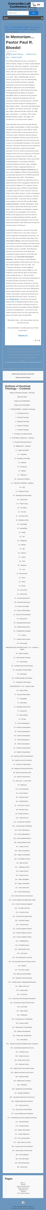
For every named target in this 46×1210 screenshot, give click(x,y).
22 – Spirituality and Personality (22, 495)
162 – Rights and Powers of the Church (22, 1072)
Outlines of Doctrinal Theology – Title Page (22, 393)
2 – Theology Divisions (22, 413)
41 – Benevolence (22, 573)
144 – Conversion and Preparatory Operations (22, 998)
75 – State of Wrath (22, 715)
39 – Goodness (22, 565)
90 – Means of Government (22, 776)
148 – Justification (22, 1015)
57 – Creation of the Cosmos (22, 639)
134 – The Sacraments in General (22, 957)
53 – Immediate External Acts (22, 623)
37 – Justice (22, 557)
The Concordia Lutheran (23, 1193)
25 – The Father (22, 508)
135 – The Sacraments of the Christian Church (22, 961)
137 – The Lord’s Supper (22, 970)
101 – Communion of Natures (22, 822)
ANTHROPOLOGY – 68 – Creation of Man (22, 686)
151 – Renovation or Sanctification (22, 1027)
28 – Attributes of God (22, 520)
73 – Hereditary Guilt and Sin (22, 707)
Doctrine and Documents (23, 1186)
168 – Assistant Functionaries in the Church (22, 1097)
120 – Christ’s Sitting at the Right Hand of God (22, 900)
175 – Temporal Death (22, 1126)
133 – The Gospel (22, 953)
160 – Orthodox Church (22, 1064)
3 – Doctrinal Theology (22, 417)
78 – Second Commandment (22, 727)
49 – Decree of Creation (22, 606)
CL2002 (24, 29)
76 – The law (22, 719)
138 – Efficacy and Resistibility (22, 974)
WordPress (32, 1208)
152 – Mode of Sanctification (22, 1031)
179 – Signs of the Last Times (22, 1142)
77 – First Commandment (22, 723)
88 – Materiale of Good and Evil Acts (22, 768)
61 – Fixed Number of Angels (22, 657)
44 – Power (22, 586)
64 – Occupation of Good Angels (22, 670)
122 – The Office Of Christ (22, 908)
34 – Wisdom (22, 545)
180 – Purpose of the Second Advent (22, 1146)
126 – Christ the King (22, 924)
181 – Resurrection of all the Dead (22, 1150)
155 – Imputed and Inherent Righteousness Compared (22, 1044)
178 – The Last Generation (22, 1138)
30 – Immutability (22, 528)
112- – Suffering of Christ (22, 867)
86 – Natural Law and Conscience (22, 760)
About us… (23, 1182)
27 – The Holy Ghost (22, 516)
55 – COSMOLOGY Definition (22, 631)
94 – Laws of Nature (22, 793)
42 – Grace (22, 577)
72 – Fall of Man (22, 703)
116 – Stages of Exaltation (22, 883)
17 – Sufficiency (22, 475)
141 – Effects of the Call (22, 986)
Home (6, 27)
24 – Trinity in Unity (22, 503)
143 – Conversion (22, 994)
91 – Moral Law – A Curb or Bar (22, 781)
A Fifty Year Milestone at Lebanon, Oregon (20, 349)
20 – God (22, 487)
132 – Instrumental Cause (22, 949)
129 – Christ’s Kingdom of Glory (22, 937)
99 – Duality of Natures (22, 813)
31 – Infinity (22, 532)
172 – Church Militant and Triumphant (22, 1113)
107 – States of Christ (22, 846)
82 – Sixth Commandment (22, 744)
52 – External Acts (22, 618)
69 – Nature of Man (22, 690)
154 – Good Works (22, 1039)
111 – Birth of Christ (22, 863)
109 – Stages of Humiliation (22, 855)
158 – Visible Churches (22, 1056)
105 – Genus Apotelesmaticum (22, 838)
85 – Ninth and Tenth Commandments (22, 756)
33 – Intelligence (22, 540)
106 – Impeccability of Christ (22, 842)
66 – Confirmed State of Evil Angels (22, 678)
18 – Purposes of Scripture (22, 479)
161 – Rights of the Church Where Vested (22, 1068)
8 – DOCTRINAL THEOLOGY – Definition (22, 438)
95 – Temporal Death (22, 797)
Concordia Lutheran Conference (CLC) (23, 5)
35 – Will (22, 549)
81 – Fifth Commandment (22, 740)
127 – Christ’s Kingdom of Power (22, 928)
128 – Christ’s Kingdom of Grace (22, 933)
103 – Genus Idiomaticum (22, 830)
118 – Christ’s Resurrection (22, 892)
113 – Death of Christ (22, 871)
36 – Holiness (22, 553)
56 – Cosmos (22, 635)
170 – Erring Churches (22, 1105)
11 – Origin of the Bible (22, 450)
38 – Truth (22, 561)
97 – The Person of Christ (22, 805)
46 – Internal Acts (22, 594)
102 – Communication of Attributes (22, 826)
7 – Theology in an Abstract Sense (22, 434)
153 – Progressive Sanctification (22, 1035)
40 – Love (22, 569)
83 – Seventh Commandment (22, 748)
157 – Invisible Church (22, 1052)
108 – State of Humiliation (22, 850)
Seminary (23, 1191)
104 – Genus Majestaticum (22, 834)
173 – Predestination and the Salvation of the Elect (22, 1117)
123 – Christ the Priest (22, 912)
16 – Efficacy (22, 471)
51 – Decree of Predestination (22, 614)
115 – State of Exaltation (22, 879)
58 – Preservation (22, 643)
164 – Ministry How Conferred (22, 1080)
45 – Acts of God (22, 590)
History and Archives (23, 1188)
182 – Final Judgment (22, 1154)
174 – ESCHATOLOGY (22, 1122)
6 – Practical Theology (22, 430)
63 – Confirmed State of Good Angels (22, 666)
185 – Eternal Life (22, 1167)
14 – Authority (22, 462)
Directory (23, 1184)
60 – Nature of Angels (22, 653)
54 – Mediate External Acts (22, 627)
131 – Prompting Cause (22, 945)
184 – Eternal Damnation (22, 1163)
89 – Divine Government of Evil (22, 772)
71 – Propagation (22, 698)
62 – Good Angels (22, 661)
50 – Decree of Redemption (22, 610)
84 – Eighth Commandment (22, 752)
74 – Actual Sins (22, 711)
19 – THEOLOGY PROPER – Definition (22, 483)
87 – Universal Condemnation (22, 764)
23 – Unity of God (22, 499)
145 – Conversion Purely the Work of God (22, 1002)
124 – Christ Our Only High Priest (22, 916)
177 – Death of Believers (22, 1134)
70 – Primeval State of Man (22, 694)
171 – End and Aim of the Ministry (22, 1109)
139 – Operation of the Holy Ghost (22, 978)
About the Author (22, 397)
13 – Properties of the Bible (22, 458)
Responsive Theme (16, 1208)
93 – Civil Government (22, 789)
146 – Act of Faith (22, 1007)
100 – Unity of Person (22, 818)
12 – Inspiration (22, 454)
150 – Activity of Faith (22, 1023)
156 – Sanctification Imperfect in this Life (22, 1048)
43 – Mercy (22, 582)
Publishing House (23, 1189)
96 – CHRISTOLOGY (22, 801)
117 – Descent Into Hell (22, 887)
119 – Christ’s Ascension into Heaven (22, 896)
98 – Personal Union (22, 809)
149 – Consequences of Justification (22, 1019)
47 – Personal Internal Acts (22, 598)
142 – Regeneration (22, 990)
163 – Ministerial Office (22, 1076)
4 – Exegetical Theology (22, 421)
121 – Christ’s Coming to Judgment (22, 904)
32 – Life (22, 536)
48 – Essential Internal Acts (22, 602)
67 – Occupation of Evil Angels (22, 682)
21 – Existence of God (22, 491)
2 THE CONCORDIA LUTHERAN (19, 27)
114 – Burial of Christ (22, 875)
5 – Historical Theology (22, 425)
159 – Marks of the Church (22, 1060)
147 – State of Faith (22, 1011)
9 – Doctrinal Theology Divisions (22, 442)
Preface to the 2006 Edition (22, 405)
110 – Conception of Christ (22, 859)
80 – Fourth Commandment (22, 735)
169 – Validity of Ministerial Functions (22, 1101)
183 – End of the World (22, 1159)
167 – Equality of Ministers (22, 1093)
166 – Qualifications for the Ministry (22, 1089)
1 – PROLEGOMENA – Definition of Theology (22, 409)
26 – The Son (22, 512)
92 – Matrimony (22, 785)
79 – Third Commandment (22, 731)
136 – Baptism (22, 965)
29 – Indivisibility (22, 524)
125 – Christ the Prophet (22, 920)
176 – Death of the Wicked (22, 1130)
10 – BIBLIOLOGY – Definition (22, 446)
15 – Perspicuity (22, 466)
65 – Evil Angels (22, 674)
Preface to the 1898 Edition (22, 401)
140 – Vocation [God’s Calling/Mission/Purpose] (22, 982)
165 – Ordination (22, 1085)
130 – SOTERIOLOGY (22, 941)
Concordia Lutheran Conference (24, 1206)
